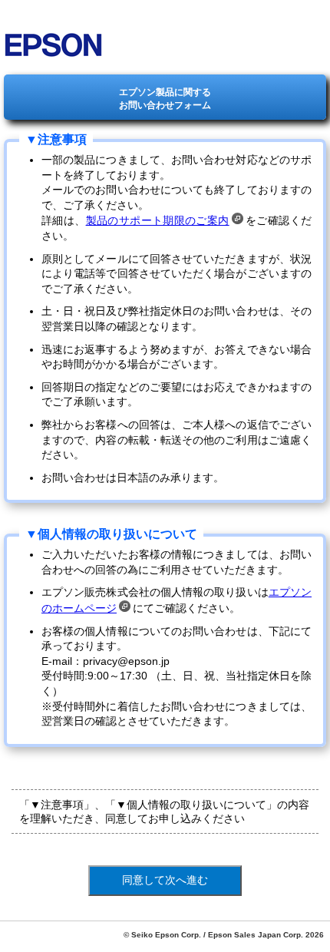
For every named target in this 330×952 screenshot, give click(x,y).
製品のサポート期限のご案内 (157, 220)
